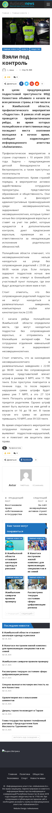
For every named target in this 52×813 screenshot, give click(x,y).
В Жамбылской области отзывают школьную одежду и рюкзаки (21, 634)
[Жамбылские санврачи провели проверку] (14, 582)
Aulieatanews (32, 808)
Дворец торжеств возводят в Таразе (22, 710)
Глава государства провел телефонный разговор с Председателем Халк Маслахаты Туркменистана (24, 723)
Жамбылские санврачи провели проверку (25, 661)
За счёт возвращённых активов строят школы (37, 510)
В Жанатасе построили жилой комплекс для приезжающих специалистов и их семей (24, 648)
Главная (12, 774)
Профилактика (15, 448)
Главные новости (11, 49)
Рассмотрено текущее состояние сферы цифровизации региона (24, 673)
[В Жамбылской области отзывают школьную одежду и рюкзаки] (14, 543)
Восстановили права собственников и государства (14, 510)
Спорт (24, 778)
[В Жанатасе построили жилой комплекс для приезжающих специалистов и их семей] (37, 543)
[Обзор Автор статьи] (26, 475)
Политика (25, 774)
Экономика (13, 778)
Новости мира (37, 778)
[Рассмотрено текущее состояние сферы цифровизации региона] (37, 582)
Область (25, 49)
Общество (35, 49)
